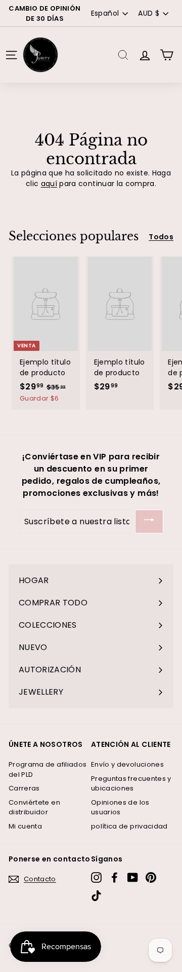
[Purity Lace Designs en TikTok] (96, 895)
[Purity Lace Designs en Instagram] (96, 877)
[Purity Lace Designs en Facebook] (114, 877)
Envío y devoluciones (127, 764)
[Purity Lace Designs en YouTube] (132, 877)
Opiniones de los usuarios (120, 807)
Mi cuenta (25, 826)
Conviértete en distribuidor (34, 807)
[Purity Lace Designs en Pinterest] (151, 877)
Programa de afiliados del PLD (47, 769)
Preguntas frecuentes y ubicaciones (131, 784)
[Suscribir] (149, 521)
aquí (49, 183)
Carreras (24, 788)
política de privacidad (129, 826)
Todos (161, 237)
